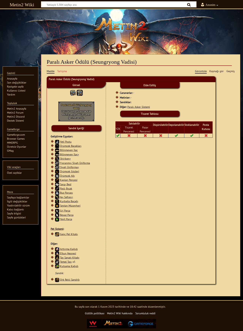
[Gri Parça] (57, 210)
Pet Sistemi (57, 229)
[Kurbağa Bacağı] (57, 201)
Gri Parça (65, 210)
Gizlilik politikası (94, 313)
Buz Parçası (66, 192)
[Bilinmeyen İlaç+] (57, 154)
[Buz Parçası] (57, 192)
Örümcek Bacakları (70, 146)
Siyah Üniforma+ (69, 167)
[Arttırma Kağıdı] (57, 249)
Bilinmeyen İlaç (69, 150)
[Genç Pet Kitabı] (57, 234)
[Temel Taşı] (57, 261)
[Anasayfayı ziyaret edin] (121, 29)
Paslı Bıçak (66, 188)
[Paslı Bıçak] (57, 188)
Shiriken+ (65, 158)
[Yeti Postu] (57, 141)
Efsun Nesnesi (68, 253)
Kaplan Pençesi (68, 180)
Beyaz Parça (66, 215)
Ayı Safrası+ (66, 197)
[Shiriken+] (57, 158)
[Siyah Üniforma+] (57, 167)
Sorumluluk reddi (145, 313)
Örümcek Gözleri (69, 171)
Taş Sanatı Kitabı (69, 257)
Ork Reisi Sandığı (70, 279)
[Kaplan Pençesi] (57, 180)
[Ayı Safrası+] (57, 197)
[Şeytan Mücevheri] (57, 205)
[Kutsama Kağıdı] (57, 266)
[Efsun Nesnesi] (57, 253)
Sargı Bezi (65, 184)
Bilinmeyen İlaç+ (69, 154)
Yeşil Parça (66, 219)
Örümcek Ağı (67, 175)
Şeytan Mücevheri (70, 205)
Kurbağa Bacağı (69, 201)
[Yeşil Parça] (57, 219)
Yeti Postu (66, 141)
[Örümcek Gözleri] (57, 171)
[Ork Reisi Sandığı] (57, 279)
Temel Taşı (66, 261)
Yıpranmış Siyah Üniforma (75, 163)
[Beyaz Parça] (57, 215)
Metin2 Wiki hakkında (120, 313)
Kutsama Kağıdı (69, 266)
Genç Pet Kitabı (69, 234)
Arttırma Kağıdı (69, 249)
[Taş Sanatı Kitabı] (57, 257)
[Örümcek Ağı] (57, 175)
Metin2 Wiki (22, 4)
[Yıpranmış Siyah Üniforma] (57, 163)
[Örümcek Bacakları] (57, 146)
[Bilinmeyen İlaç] (57, 150)
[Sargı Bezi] (57, 184)
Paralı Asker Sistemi (138, 107)
